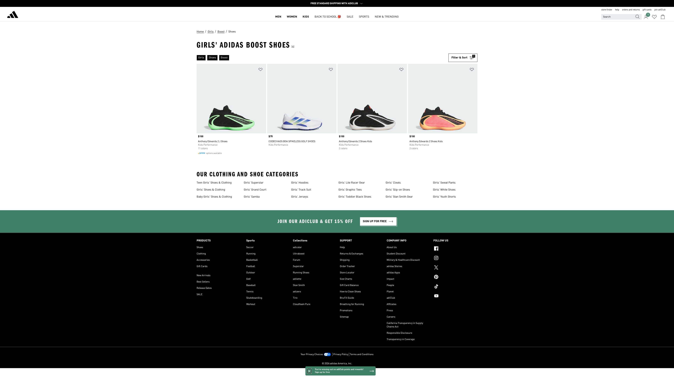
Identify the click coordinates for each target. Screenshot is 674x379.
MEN (278, 16)
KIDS (306, 16)
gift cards (647, 10)
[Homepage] (12, 15)
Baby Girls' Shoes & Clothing (214, 196)
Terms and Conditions (362, 354)
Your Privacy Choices (312, 354)
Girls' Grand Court (255, 189)
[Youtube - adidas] (455, 296)
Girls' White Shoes (444, 189)
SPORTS (364, 16)
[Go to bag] (663, 17)
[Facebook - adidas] (455, 249)
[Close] (309, 371)
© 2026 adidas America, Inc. (337, 363)
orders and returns (631, 10)
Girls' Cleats (393, 182)
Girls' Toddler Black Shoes (354, 196)
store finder (606, 10)
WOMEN (292, 16)
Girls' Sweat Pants (444, 182)
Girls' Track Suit (301, 189)
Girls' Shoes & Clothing (211, 189)
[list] (322, 58)
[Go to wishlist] (654, 17)
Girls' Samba (252, 196)
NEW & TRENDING (387, 16)
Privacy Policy (340, 354)
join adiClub (660, 10)
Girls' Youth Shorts (444, 196)
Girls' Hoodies (299, 182)
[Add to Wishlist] (260, 70)
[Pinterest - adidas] (455, 277)
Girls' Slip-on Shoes (398, 189)
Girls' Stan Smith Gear (399, 196)
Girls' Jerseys (299, 196)
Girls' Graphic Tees (350, 189)
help (617, 10)
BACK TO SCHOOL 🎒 (328, 16)
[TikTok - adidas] (455, 287)
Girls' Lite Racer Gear (351, 182)
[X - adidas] (455, 268)
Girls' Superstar (253, 182)
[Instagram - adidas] (455, 258)
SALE (350, 16)
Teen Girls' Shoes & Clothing (214, 182)
